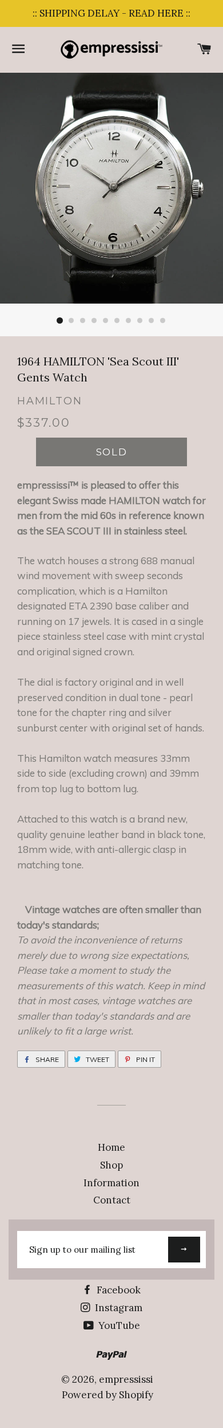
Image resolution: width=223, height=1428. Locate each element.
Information (111, 1183)
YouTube (118, 1325)
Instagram (117, 1307)
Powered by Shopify (107, 1394)
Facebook (117, 1290)
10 (163, 320)
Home (111, 1147)
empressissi (126, 1379)
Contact (111, 1200)
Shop (111, 1165)
